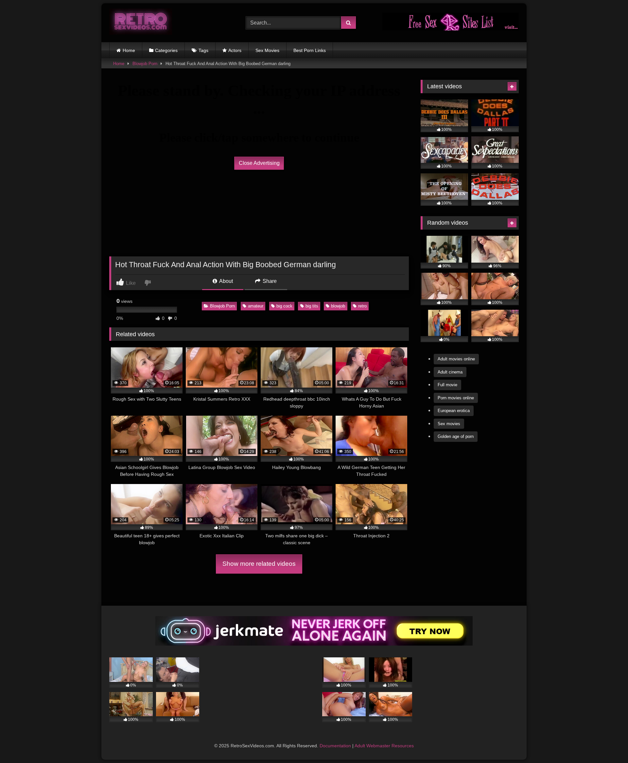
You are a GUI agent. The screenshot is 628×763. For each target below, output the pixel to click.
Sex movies (449, 423)
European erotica (454, 410)
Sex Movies (267, 50)
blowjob (338, 305)
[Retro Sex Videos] (140, 23)
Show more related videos (259, 563)
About (225, 281)
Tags (203, 50)
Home (129, 50)
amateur (255, 305)
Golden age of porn (456, 436)
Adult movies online (456, 358)
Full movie (447, 384)
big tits (311, 305)
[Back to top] (608, 743)
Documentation (335, 745)
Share (269, 281)
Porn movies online (456, 397)
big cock (284, 305)
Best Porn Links (309, 50)
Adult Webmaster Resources (384, 745)
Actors (234, 50)
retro (362, 305)
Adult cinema (450, 372)
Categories (166, 50)
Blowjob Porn (144, 63)
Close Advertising (259, 163)
